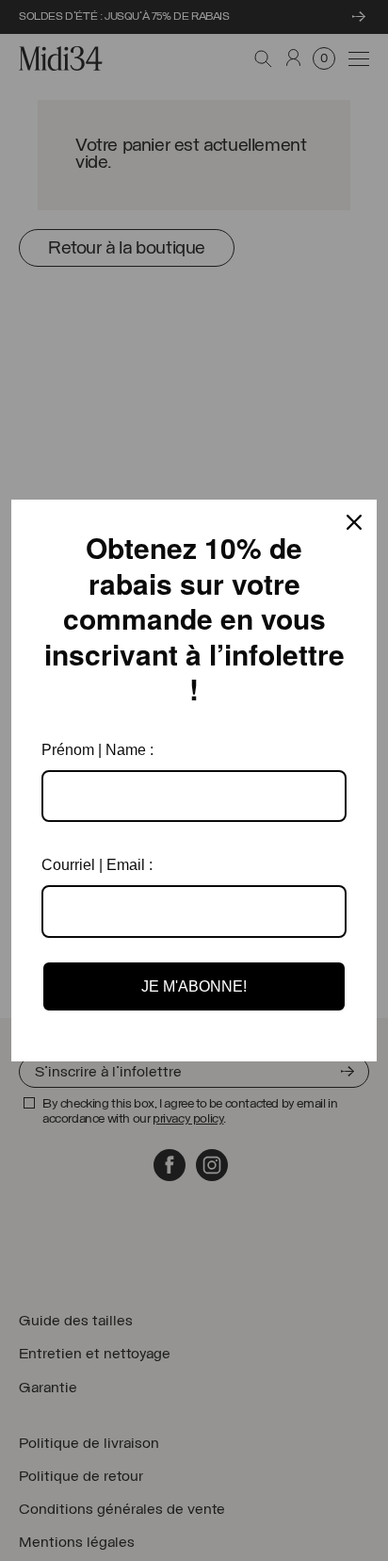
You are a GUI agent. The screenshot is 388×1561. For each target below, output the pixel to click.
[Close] (354, 522)
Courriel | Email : (97, 865)
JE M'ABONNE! (194, 986)
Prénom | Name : (97, 750)
